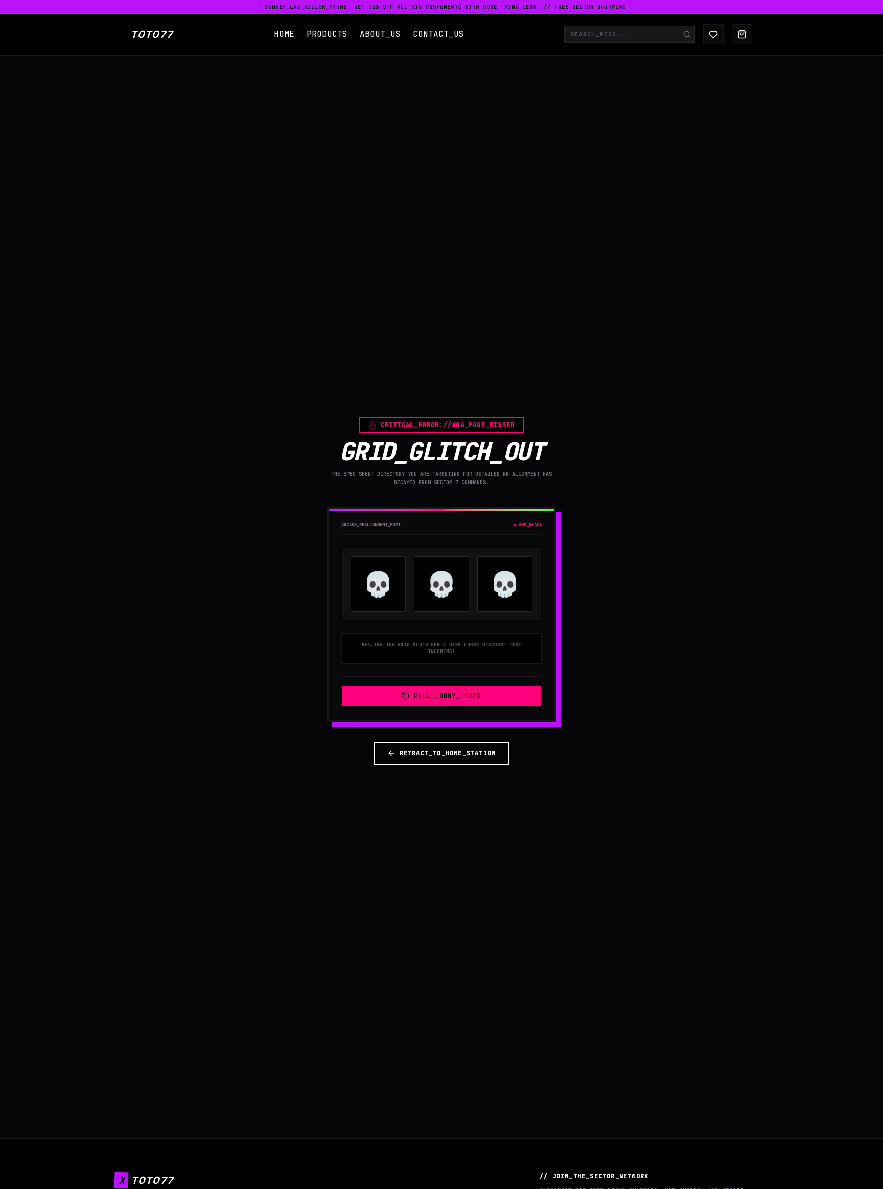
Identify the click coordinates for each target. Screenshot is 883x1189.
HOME (284, 34)
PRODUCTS (327, 34)
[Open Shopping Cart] (742, 34)
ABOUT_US (380, 34)
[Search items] (687, 34)
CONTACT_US (438, 34)
